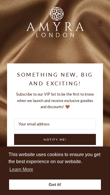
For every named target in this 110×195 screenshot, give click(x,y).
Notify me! (55, 139)
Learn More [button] (21, 169)
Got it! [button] (55, 184)
